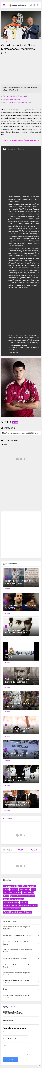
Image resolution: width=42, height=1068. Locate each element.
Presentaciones (30, 896)
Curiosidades (31, 886)
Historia (27, 889)
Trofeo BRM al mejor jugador (13, 912)
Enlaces (6, 889)
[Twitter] (34, 5)
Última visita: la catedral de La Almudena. (17, 102)
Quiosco (6, 899)
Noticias (8, 41)
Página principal (8, 1020)
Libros (33, 889)
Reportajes (23, 902)
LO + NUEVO (8, 819)
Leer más (7, 589)
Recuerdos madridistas (11, 902)
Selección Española (25, 905)
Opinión (12, 896)
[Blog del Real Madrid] (17, 5)
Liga (5, 892)
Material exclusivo (28, 892)
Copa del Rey (21, 886)
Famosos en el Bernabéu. (12, 99)
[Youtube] (31, 5)
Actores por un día (9, 886)
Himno (21, 889)
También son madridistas (12, 909)
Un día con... (27, 912)
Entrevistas (14, 889)
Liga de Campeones (14, 892)
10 (6, 798)
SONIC (35, 905)
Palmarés (20, 896)
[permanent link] (6, 53)
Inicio (2, 41)
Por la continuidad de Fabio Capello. (15, 96)
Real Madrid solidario (17, 899)
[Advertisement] (16, 69)
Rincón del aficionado (10, 905)
